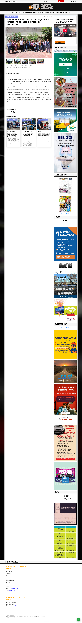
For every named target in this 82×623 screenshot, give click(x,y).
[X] (67, 1)
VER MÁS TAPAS (65, 213)
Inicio (13, 12)
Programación (27, 12)
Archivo (52, 12)
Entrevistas (66, 12)
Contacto (59, 12)
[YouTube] (76, 1)
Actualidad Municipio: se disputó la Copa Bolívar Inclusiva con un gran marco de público (28, 133)
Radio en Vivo (37, 12)
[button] (57, 1)
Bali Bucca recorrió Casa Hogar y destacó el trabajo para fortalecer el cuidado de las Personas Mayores (44, 133)
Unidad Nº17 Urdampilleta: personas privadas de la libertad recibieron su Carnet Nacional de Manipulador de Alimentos (13, 134)
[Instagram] (71, 1)
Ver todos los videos (60, 42)
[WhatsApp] (65, 1)
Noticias (19, 12)
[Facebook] (69, 1)
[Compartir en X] (12, 112)
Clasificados (45, 12)
